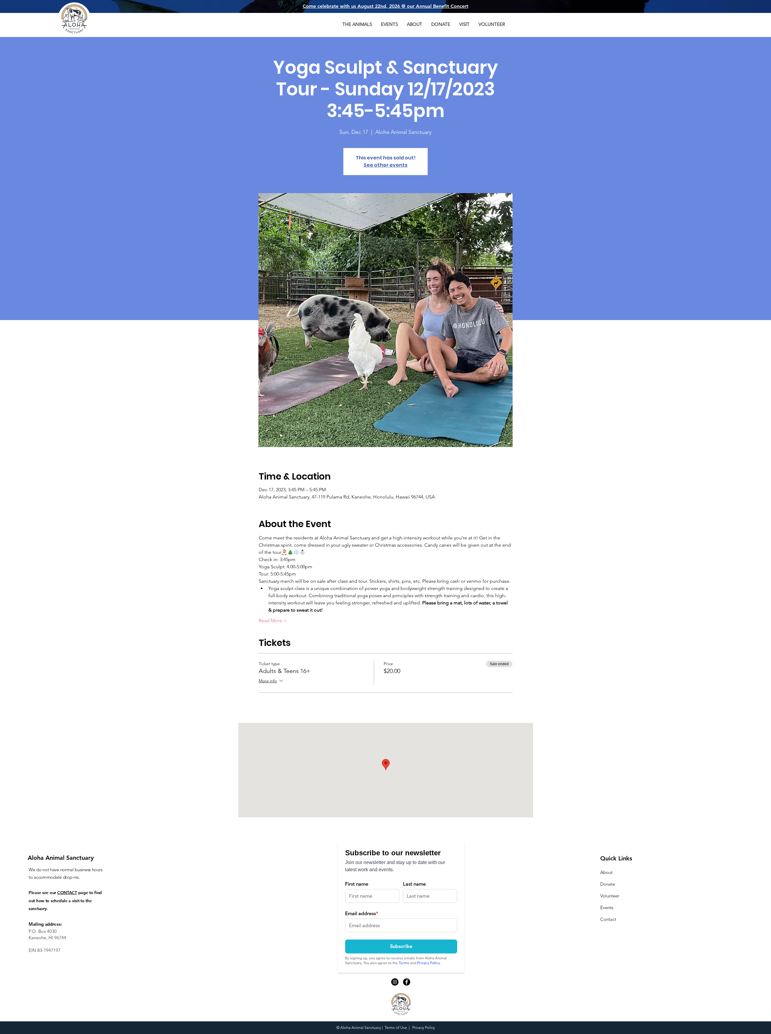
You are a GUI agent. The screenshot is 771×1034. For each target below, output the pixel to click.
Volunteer (609, 896)
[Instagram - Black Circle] (394, 982)
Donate (607, 884)
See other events (385, 165)
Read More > (273, 620)
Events (606, 907)
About (606, 872)
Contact (608, 919)
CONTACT (67, 892)
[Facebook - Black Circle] (406, 982)
